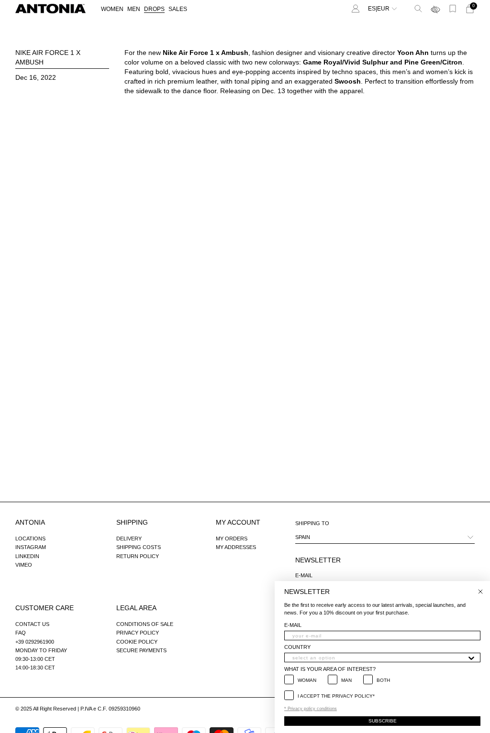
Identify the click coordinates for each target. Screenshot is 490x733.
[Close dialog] (480, 591)
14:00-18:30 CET (35, 667)
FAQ (20, 633)
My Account (238, 522)
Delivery (129, 538)
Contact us (32, 624)
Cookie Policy (136, 642)
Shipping (132, 522)
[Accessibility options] (435, 8)
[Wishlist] (452, 8)
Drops (154, 9)
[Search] (418, 8)
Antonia (30, 522)
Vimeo (23, 565)
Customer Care (44, 608)
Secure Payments (141, 650)
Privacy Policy (137, 633)
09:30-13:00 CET (35, 659)
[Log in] (355, 8)
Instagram (30, 547)
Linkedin (27, 556)
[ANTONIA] (50, 8)
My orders (231, 538)
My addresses (236, 547)
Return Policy (137, 556)
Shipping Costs (138, 547)
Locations (30, 538)
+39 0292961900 (34, 642)
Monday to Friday (41, 650)
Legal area (136, 608)
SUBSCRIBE (382, 720)
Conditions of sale (144, 624)
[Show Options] (471, 657)
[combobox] (379, 657)
